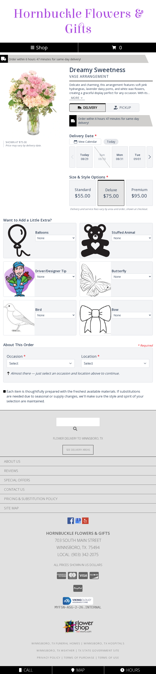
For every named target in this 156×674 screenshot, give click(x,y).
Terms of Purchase (79, 657)
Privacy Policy (48, 657)
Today (111, 142)
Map (79, 670)
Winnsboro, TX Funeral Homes (55, 643)
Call (27, 670)
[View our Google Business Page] (78, 522)
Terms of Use (108, 657)
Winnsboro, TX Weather (56, 650)
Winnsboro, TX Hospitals (104, 643)
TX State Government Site (98, 650)
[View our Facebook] (70, 522)
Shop (42, 47)
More (75, 98)
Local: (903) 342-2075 (78, 554)
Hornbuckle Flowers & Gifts (78, 21)
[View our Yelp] (85, 522)
